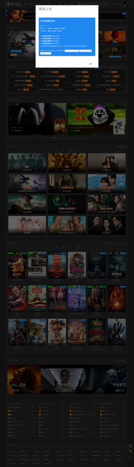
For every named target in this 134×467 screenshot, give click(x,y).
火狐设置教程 (45, 53)
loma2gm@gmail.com (54, 46)
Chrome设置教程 (72, 51)
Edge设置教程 (86, 51)
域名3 (59, 31)
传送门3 (63, 28)
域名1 (49, 31)
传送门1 (50, 28)
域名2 (54, 31)
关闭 (90, 64)
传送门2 (56, 28)
